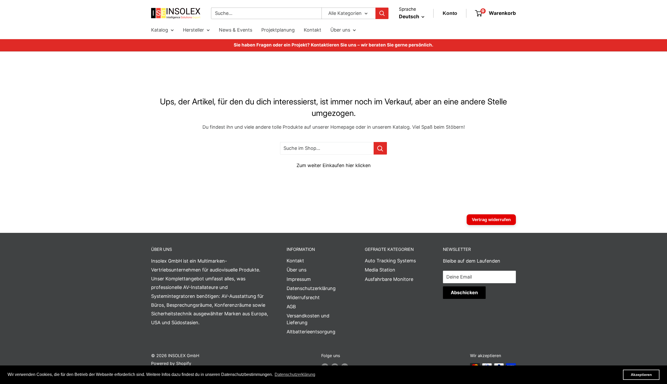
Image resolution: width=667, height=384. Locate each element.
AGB (291, 306)
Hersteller (193, 30)
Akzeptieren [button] (641, 375)
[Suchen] (381, 13)
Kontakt (312, 30)
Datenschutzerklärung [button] (295, 374)
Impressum (299, 279)
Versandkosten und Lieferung (308, 319)
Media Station (380, 270)
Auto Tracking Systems (390, 260)
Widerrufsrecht (303, 297)
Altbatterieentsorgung (311, 331)
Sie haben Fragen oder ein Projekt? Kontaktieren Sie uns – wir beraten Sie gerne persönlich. (333, 45)
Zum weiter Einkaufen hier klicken (334, 165)
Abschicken (464, 292)
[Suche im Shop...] (380, 148)
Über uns (340, 30)
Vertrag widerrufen (491, 219)
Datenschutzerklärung (311, 288)
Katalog (159, 30)
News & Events (235, 30)
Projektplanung (278, 30)
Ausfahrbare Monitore (389, 279)
